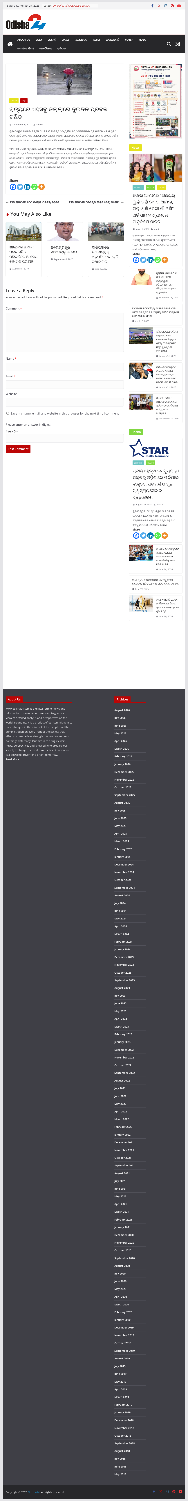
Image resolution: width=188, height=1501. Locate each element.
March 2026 (121, 748)
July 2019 (120, 1366)
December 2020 (124, 1235)
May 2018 (120, 1474)
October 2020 (122, 1250)
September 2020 (124, 1258)
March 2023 (121, 1026)
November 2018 (124, 1428)
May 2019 (120, 1381)
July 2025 (120, 810)
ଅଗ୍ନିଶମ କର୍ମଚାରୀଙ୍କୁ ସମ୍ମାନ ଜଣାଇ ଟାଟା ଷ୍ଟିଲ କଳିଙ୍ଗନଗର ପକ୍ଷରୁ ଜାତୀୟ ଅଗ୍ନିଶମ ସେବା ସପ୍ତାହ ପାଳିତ (155, 312)
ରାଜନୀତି (52, 39)
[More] (41, 187)
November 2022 (124, 1057)
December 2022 (124, 1050)
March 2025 (121, 841)
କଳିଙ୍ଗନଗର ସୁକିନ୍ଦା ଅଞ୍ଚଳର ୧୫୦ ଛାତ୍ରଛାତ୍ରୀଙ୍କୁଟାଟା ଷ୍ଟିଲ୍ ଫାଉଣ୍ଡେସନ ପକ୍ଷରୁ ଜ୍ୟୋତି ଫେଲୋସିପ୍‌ (167, 341)
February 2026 (123, 756)
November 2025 (124, 779)
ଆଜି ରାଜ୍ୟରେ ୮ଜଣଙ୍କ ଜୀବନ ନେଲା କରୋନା (94, 202)
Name (11, 359)
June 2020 (120, 1281)
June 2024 (120, 910)
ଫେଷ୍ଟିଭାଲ (45, 48)
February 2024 (123, 941)
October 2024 (122, 880)
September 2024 (124, 887)
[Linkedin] (27, 187)
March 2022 (121, 1119)
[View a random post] (177, 44)
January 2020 (122, 1320)
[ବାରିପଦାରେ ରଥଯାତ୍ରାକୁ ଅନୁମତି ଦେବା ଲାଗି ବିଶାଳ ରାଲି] (106, 225)
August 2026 (122, 710)
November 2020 (124, 1242)
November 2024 (124, 872)
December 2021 (124, 1142)
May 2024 (120, 918)
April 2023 (120, 1019)
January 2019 (122, 1412)
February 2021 (123, 1219)
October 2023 (122, 972)
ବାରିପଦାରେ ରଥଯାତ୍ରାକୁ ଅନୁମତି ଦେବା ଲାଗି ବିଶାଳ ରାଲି (105, 254)
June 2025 (120, 818)
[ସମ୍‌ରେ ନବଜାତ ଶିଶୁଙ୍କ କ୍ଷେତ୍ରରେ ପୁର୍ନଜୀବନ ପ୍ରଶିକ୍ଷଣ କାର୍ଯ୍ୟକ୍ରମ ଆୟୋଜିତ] (141, 408)
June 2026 (120, 725)
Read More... (13, 759)
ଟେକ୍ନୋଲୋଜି (112, 39)
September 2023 (124, 980)
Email (11, 376)
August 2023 (122, 988)
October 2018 (122, 1435)
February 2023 (123, 1034)
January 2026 (122, 764)
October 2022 (122, 1065)
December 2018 (124, 1420)
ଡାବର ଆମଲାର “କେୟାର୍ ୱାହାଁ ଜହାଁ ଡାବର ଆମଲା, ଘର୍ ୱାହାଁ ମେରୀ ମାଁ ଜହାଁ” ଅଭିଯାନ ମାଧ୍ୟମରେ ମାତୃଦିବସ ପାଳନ (154, 208)
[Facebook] (13, 187)
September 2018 (124, 1443)
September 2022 (124, 1073)
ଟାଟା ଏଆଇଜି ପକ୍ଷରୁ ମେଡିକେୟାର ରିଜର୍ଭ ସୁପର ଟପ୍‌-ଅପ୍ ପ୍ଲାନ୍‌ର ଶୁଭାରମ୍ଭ (167, 605)
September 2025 (124, 795)
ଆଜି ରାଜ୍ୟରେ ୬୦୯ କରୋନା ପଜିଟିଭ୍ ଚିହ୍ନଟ (34, 202)
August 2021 (122, 1173)
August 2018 (122, 1451)
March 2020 (121, 1304)
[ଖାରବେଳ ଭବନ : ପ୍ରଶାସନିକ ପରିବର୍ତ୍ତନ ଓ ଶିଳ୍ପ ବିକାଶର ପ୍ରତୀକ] (23, 225)
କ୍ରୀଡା (96, 39)
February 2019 (123, 1404)
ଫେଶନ (129, 39)
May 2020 (120, 1289)
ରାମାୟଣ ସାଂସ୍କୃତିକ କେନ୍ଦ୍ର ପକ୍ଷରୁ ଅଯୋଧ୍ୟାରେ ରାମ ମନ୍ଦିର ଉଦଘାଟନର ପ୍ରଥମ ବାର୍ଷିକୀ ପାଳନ (167, 374)
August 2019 (122, 1358)
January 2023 (122, 1042)
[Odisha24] (10, 44)
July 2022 (120, 1088)
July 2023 (120, 995)
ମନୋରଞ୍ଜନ (81, 39)
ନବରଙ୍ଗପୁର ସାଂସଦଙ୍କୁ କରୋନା (64, 249)
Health (150, 187)
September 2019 (124, 1350)
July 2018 (120, 1458)
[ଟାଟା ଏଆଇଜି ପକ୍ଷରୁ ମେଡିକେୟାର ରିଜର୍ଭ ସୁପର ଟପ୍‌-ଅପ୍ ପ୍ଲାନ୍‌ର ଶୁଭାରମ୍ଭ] (141, 608)
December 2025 (124, 772)
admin (39, 124)
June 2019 (120, 1374)
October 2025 (122, 787)
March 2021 (121, 1211)
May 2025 (120, 826)
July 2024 (120, 903)
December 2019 (124, 1327)
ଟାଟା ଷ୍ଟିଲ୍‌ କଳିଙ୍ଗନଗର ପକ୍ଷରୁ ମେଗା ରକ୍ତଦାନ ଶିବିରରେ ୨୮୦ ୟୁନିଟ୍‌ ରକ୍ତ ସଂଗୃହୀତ (155, 581)
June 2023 (120, 1003)
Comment (14, 308)
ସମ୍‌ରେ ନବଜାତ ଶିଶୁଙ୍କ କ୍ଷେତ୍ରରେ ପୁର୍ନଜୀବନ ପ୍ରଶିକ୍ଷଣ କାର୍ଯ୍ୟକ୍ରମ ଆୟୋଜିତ (167, 405)
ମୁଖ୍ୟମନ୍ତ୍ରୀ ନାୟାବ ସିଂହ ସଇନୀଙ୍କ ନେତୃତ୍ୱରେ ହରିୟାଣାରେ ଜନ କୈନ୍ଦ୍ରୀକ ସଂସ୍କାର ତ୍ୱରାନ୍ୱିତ (166, 282)
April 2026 (120, 741)
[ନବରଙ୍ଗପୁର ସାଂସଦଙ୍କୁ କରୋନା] (65, 225)
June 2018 (120, 1466)
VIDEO (142, 39)
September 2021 (124, 1165)
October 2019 (122, 1343)
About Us (23, 39)
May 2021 (120, 1196)
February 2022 (123, 1127)
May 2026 (120, 733)
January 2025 (122, 857)
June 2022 (120, 1096)
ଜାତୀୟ (65, 39)
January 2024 (122, 949)
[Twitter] (20, 187)
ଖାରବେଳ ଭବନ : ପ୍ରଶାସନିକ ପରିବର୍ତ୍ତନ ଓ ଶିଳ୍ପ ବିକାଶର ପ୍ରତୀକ (23, 254)
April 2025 (120, 833)
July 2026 (120, 717)
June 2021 (120, 1188)
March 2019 (121, 1397)
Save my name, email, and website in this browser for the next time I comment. (65, 413)
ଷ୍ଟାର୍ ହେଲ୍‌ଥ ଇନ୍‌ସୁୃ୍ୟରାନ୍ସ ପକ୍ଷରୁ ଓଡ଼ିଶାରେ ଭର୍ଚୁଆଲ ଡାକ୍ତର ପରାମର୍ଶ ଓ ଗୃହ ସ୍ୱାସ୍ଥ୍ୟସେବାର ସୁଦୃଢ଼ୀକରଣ (156, 484)
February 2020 (123, 1312)
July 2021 (120, 1181)
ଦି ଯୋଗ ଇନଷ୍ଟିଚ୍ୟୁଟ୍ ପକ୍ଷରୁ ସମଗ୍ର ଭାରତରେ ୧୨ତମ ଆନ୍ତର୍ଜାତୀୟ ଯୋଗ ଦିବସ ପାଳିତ (167, 556)
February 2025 (123, 849)
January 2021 (122, 1227)
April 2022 (120, 1111)
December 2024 (124, 864)
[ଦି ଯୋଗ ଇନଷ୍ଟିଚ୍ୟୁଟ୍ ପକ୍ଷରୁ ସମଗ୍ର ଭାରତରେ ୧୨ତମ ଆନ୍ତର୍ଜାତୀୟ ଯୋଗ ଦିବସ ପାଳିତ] (141, 559)
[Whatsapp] (34, 187)
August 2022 (122, 1080)
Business (138, 187)
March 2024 (121, 934)
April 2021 (120, 1204)
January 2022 (122, 1134)
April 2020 (120, 1296)
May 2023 (120, 1011)
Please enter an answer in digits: (28, 425)
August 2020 (122, 1266)
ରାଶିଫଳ (61, 48)
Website (11, 394)
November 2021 (124, 1150)
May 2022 (120, 1103)
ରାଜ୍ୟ (39, 39)
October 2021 (122, 1157)
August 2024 (122, 895)
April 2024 (120, 926)
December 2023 (124, 957)
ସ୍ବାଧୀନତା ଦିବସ (25, 48)
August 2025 (122, 803)
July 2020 (120, 1273)
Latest (14, 100)
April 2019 (120, 1389)
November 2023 (124, 964)
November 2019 (124, 1335)
